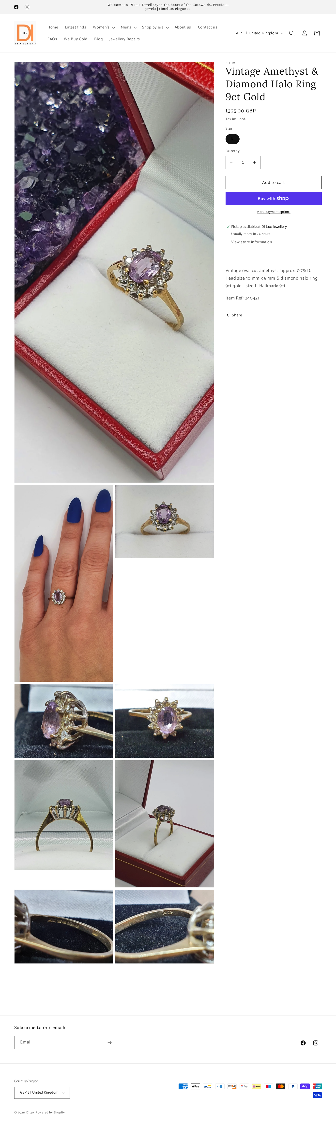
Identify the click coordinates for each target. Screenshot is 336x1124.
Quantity (233, 151)
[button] (103, 27)
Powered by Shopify (50, 1112)
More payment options (273, 212)
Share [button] (237, 315)
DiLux (31, 1112)
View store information (251, 242)
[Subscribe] (109, 1042)
